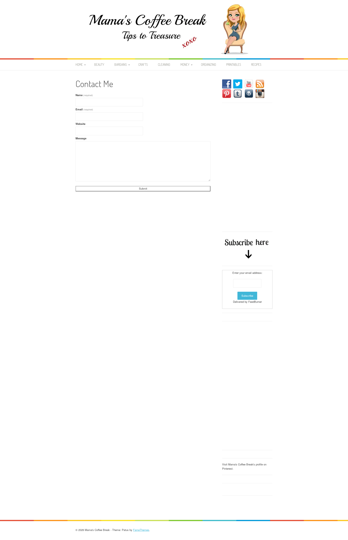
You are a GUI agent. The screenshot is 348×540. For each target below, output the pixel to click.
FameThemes (141, 530)
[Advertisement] (247, 167)
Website (80, 124)
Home (79, 65)
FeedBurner (255, 302)
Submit (143, 188)
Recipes (256, 65)
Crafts (143, 65)
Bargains (120, 65)
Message (81, 138)
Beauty (99, 65)
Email (84, 109)
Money (185, 65)
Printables (233, 65)
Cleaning (164, 65)
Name (84, 95)
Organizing (208, 65)
